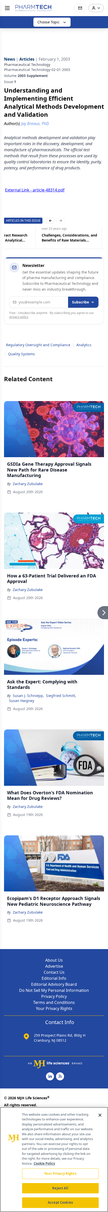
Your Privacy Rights (54, 1008)
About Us (54, 960)
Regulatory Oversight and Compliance (38, 344)
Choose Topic (48, 22)
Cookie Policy (44, 1163)
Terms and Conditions (54, 1002)
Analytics (83, 344)
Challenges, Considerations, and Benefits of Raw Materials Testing (69, 238)
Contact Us (54, 972)
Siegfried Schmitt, (61, 695)
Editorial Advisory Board (54, 984)
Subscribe (80, 302)
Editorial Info (54, 978)
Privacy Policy (54, 996)
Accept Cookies (60, 1202)
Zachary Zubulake (28, 483)
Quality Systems (21, 353)
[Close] (99, 1115)
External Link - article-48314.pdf (35, 190)
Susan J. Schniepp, (28, 695)
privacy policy (18, 317)
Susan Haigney (21, 700)
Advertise (54, 966)
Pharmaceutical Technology (27, 64)
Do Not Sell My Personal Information (54, 990)
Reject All (60, 1188)
